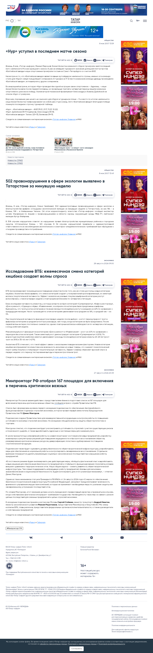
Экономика (109, 260)
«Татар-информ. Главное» (64, 120)
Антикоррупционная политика (123, 611)
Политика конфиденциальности (123, 625)
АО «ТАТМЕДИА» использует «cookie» (125, 615)
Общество (109, 40)
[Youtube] (122, 537)
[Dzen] (91, 537)
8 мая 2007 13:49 (106, 173)
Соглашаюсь (76, 649)
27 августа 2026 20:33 (104, 373)
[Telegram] (61, 537)
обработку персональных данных (53, 644)
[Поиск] (131, 21)
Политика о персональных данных (124, 606)
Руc (7, 21)
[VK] (31, 537)
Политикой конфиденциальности (111, 644)
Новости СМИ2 (15, 160)
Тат (19, 21)
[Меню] (145, 21)
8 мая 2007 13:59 (106, 44)
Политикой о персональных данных (82, 644)
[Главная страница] (75, 20)
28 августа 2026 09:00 (104, 264)
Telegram (41, 127)
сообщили (59, 403)
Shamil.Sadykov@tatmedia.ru (122, 632)
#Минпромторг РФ (14, 528)
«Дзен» (32, 127)
